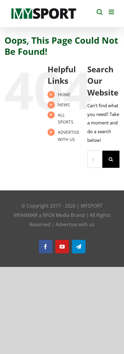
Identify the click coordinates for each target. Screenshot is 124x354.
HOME (64, 94)
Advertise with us (75, 224)
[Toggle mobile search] (100, 12)
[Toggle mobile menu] (112, 12)
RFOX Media (56, 215)
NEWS (64, 105)
